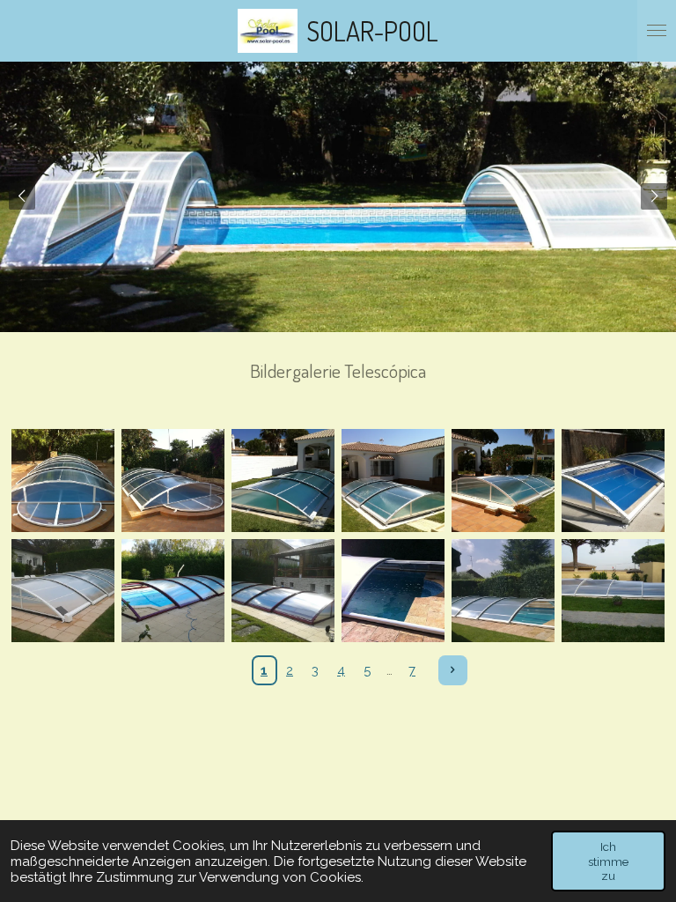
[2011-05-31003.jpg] (173, 480)
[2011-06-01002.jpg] (393, 480)
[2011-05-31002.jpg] (63, 480)
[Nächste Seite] (453, 670)
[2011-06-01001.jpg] (283, 480)
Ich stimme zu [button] (608, 860)
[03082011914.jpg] (503, 591)
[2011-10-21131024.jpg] (63, 591)
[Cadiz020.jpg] (613, 591)
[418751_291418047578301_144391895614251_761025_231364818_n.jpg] (393, 591)
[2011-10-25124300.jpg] (283, 591)
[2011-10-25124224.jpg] (173, 591)
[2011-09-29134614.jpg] (613, 480)
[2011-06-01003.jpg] (503, 480)
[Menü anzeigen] (656, 31)
